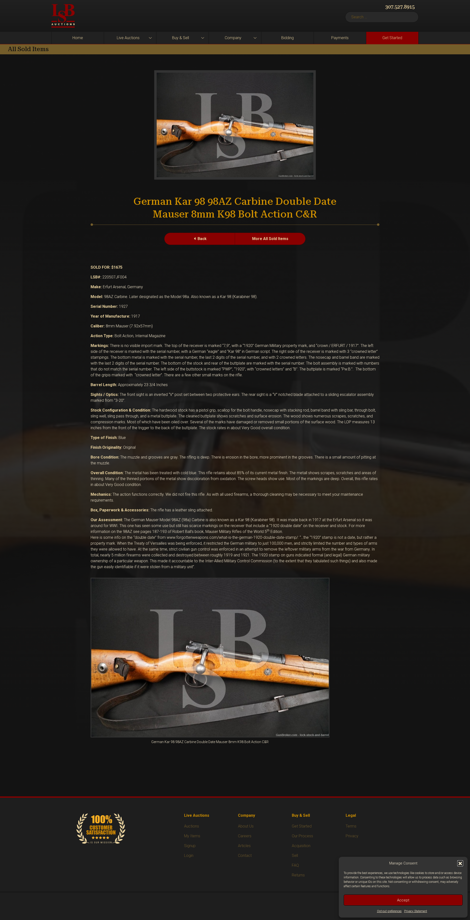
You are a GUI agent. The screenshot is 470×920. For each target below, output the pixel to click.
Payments (340, 37)
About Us (246, 826)
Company (233, 37)
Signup (190, 845)
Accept (403, 900)
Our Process (302, 836)
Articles (244, 845)
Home (77, 37)
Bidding (287, 37)
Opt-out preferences (389, 911)
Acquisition (301, 845)
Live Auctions (128, 37)
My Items (192, 836)
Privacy (352, 836)
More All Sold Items (270, 238)
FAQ (295, 865)
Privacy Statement (415, 911)
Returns (298, 875)
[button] (460, 863)
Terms (351, 826)
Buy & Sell (180, 37)
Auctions (191, 826)
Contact (245, 855)
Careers (244, 836)
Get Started (392, 37)
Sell (295, 855)
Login (188, 855)
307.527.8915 (400, 7)
